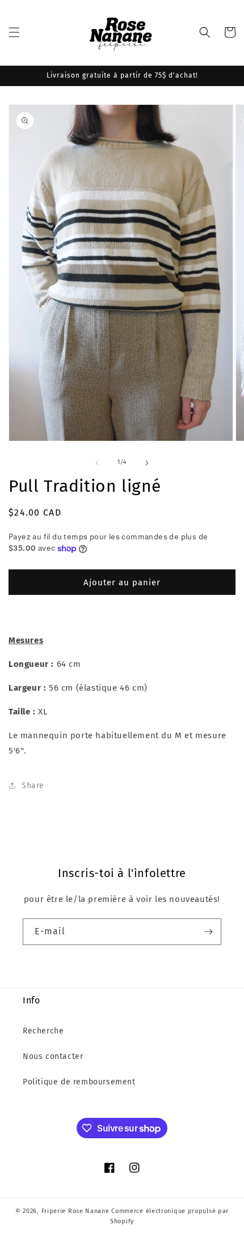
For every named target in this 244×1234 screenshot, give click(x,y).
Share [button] (33, 785)
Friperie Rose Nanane (75, 1211)
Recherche (43, 1031)
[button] (14, 32)
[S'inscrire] (208, 931)
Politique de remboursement (79, 1082)
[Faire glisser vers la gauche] (97, 462)
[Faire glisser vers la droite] (146, 462)
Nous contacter (53, 1056)
